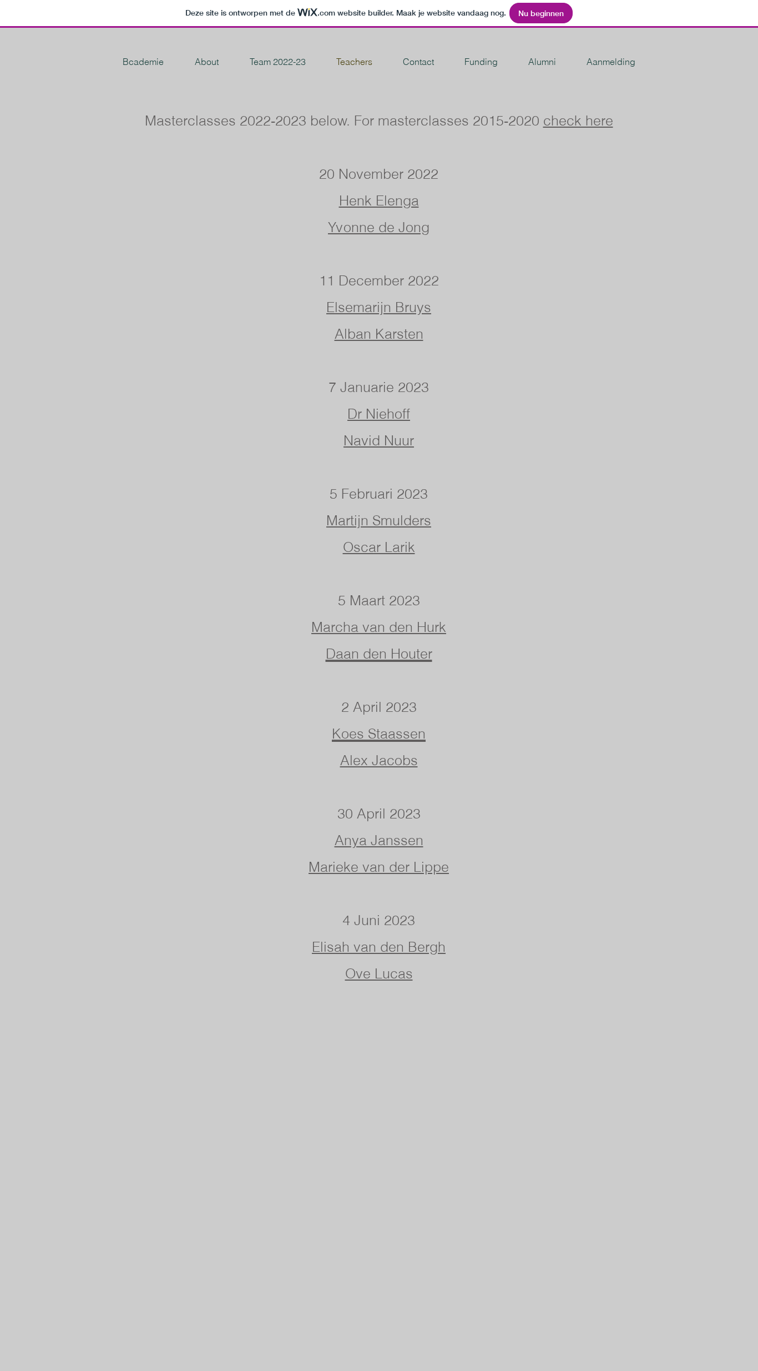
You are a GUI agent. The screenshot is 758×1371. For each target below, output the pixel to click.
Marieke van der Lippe (379, 866)
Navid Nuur (378, 440)
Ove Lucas (379, 973)
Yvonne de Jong (378, 227)
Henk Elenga (379, 200)
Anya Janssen (379, 840)
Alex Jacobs (379, 760)
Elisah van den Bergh (379, 946)
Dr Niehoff (378, 413)
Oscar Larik (379, 547)
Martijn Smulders (378, 520)
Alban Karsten (379, 333)
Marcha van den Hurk (378, 627)
